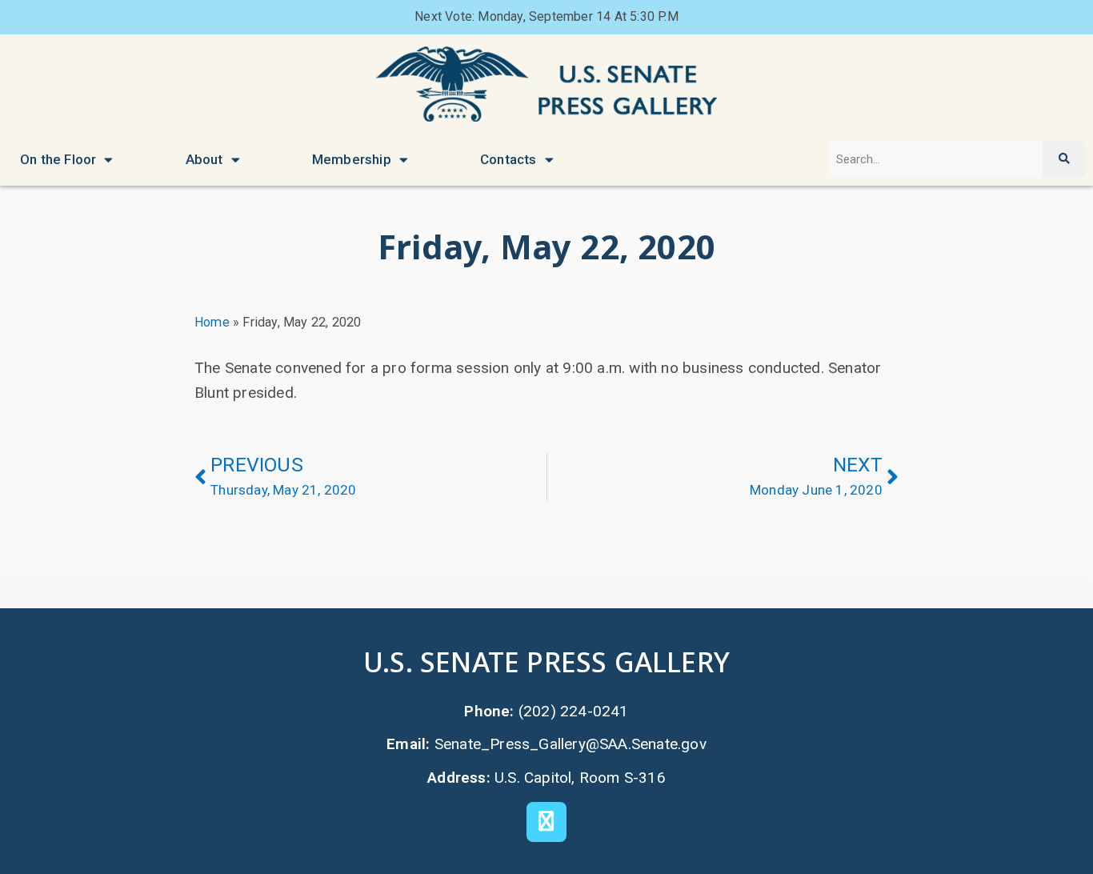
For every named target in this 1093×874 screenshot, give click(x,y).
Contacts (508, 159)
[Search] (1063, 159)
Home (212, 322)
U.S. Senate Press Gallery (546, 661)
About (204, 159)
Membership (351, 159)
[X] (546, 822)
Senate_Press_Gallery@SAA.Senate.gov (570, 744)
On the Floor (58, 159)
